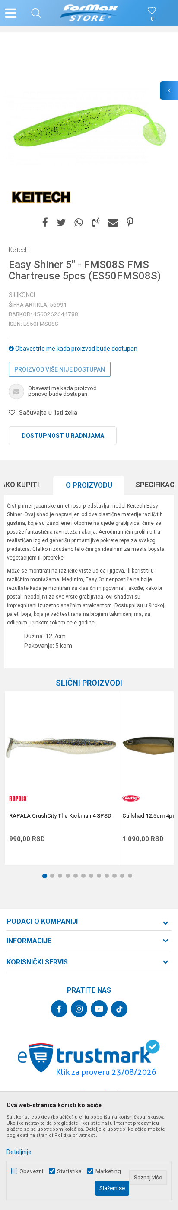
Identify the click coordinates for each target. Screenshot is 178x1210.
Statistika (69, 1171)
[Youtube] (99, 1008)
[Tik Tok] (119, 1009)
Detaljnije (19, 1152)
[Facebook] (45, 223)
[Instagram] (79, 1008)
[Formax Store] (89, 13)
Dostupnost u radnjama (63, 435)
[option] (89, 126)
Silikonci (22, 294)
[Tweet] (61, 223)
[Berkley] (131, 798)
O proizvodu (89, 485)
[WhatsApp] (78, 223)
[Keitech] (41, 196)
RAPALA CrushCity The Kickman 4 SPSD (60, 816)
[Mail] (113, 223)
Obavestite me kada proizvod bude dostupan (75, 348)
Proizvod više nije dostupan (59, 369)
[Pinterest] (130, 223)
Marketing (108, 1171)
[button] (36, 13)
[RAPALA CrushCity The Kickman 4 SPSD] (61, 747)
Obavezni (31, 1171)
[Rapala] (18, 798)
